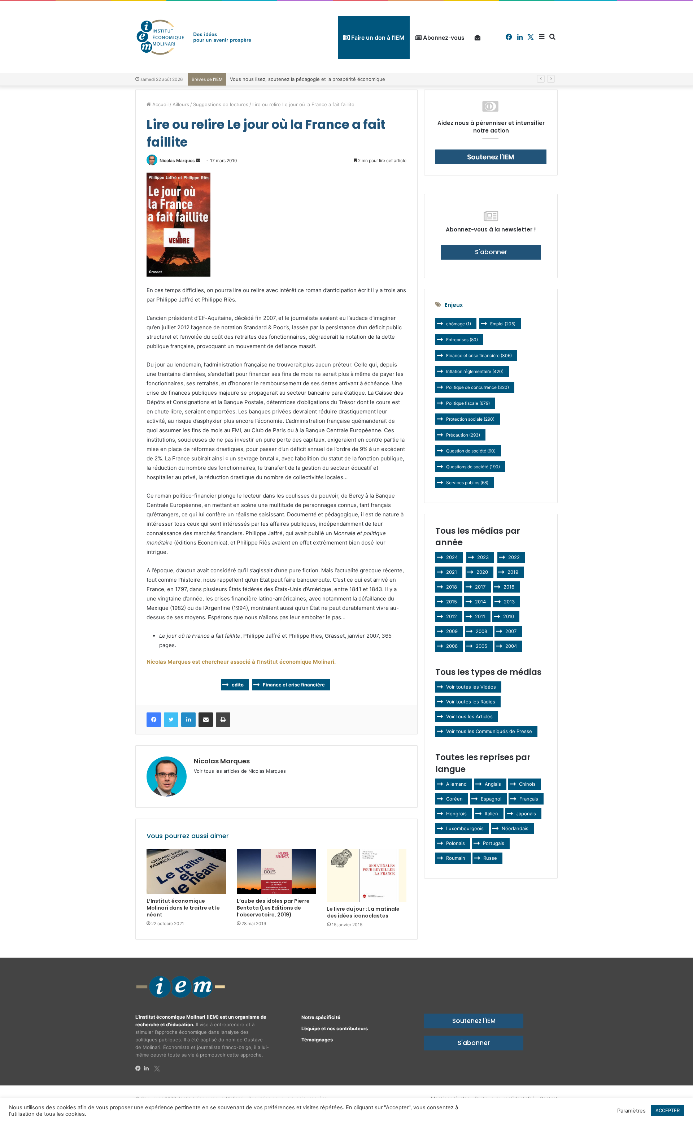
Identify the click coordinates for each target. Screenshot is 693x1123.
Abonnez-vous (443, 37)
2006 (452, 646)
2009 (452, 631)
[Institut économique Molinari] (193, 37)
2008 (481, 631)
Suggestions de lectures (220, 104)
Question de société (471, 451)
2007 (511, 631)
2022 (514, 557)
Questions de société (473, 466)
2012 (451, 616)
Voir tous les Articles (469, 716)
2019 (512, 572)
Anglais (493, 784)
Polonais (455, 843)
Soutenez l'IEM (474, 1020)
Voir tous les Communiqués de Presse (489, 731)
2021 (451, 572)
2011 (480, 616)
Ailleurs (181, 104)
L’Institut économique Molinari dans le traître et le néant (183, 907)
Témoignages (317, 1039)
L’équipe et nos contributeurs (334, 1028)
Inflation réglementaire (475, 371)
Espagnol (491, 799)
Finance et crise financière (294, 685)
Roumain (455, 858)
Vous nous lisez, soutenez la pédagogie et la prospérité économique (307, 79)
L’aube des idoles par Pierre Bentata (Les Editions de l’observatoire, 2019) (273, 907)
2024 (452, 557)
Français (528, 799)
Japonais (526, 813)
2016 (509, 587)
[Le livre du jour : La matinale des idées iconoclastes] (366, 875)
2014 (480, 601)
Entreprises (462, 339)
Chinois (527, 784)
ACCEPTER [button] (667, 1110)
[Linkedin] (148, 1068)
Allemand (456, 784)
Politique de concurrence (477, 387)
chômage (458, 323)
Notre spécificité (320, 1017)
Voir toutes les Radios (470, 701)
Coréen (454, 799)
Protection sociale (470, 419)
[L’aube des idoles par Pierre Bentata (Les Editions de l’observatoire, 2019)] (276, 871)
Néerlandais (515, 828)
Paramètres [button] (631, 1110)
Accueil (160, 104)
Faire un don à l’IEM (377, 37)
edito (238, 685)
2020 (482, 572)
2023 (483, 557)
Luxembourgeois (465, 828)
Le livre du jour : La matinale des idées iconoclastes (363, 912)
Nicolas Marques (177, 160)
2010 (508, 616)
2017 (480, 587)
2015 (451, 601)
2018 (451, 587)
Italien (491, 813)
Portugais (493, 843)
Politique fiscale (468, 403)
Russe (490, 858)
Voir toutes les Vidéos (471, 687)
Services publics (467, 482)
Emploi (502, 323)
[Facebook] (139, 1068)
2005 (481, 646)
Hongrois (456, 813)
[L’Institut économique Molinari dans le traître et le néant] (186, 871)
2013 (509, 601)
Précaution (463, 435)
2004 (511, 646)
